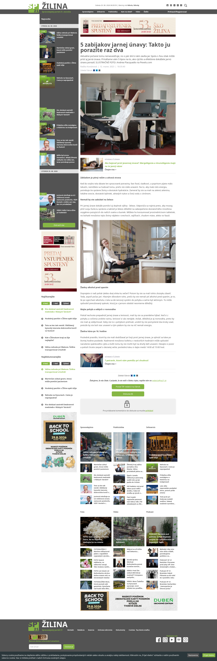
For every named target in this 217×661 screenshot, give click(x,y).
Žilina (55, 6)
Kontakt (70, 630)
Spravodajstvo (87, 12)
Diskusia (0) (128, 394)
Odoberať (69, 647)
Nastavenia (193, 655)
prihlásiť (149, 410)
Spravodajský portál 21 (52, 630)
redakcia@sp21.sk (159, 380)
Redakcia (80, 630)
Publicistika (112, 12)
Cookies (132, 630)
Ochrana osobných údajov (54, 658)
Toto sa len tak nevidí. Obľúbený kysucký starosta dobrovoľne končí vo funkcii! (61, 328)
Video (138, 12)
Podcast (149, 512)
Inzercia (91, 630)
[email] (99, 70)
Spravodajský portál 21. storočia (56, 12)
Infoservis (101, 12)
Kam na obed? (126, 12)
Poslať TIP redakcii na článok (128, 386)
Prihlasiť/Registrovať (177, 12)
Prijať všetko (209, 655)
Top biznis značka (143, 630)
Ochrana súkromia (105, 630)
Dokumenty (120, 630)
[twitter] (97, 70)
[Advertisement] (59, 96)
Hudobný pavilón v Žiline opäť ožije (61, 318)
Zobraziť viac (59, 225)
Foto (82, 512)
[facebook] (94, 70)
